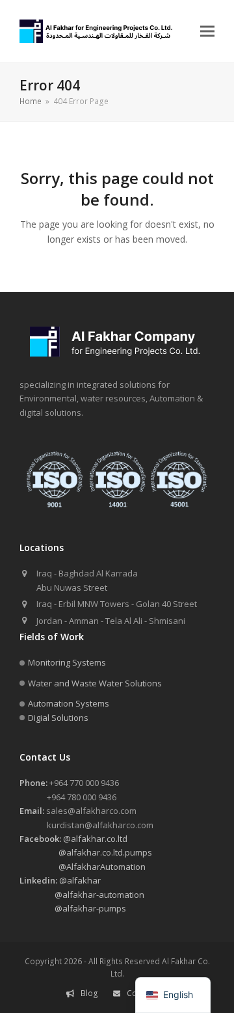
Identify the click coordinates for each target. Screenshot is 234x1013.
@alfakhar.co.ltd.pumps (86, 852)
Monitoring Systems (67, 662)
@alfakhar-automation (82, 894)
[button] (207, 31)
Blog (89, 993)
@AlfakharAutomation (83, 866)
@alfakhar (60, 880)
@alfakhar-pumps (73, 908)
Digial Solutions (58, 717)
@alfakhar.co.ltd (73, 838)
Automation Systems (68, 703)
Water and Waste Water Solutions (95, 683)
